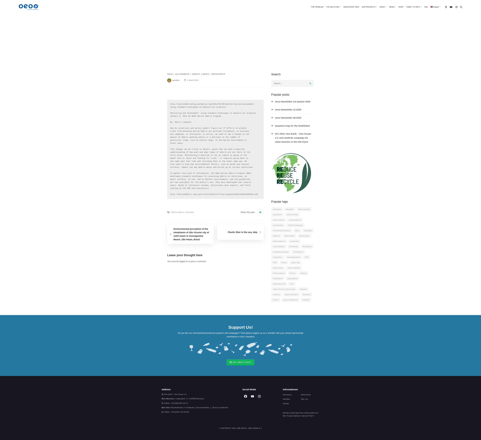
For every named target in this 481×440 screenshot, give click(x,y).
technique (189, 212)
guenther (176, 80)
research (218, 74)
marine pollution (278, 247)
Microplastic (307, 247)
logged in (183, 261)
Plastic (283, 263)
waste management (290, 300)
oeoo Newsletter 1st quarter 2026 (292, 101)
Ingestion (276, 236)
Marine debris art (279, 241)
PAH (306, 257)
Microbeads (293, 247)
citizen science (278, 220)
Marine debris (177, 212)
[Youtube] (451, 7)
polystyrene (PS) (279, 284)
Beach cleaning (304, 209)
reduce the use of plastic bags (284, 289)
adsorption (289, 209)
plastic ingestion (294, 268)
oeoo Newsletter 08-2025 (288, 118)
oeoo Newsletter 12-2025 (288, 109)
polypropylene (292, 278)
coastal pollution (295, 220)
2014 (170, 74)
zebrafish (306, 300)
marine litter (294, 241)
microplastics (298, 252)
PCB (274, 263)
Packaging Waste (293, 257)
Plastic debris (278, 268)
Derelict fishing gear (295, 225)
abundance (277, 209)
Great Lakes (200, 74)
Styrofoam (306, 295)
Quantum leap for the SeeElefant (292, 126)
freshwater (308, 231)
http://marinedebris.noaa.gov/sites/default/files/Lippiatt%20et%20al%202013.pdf (214, 194)
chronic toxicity (292, 215)
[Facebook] (446, 7)
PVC (292, 284)
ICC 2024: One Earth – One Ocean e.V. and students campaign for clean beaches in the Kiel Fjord (293, 138)
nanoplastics (277, 257)
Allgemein (182, 74)
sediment (276, 295)
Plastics (292, 273)
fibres (297, 231)
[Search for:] (292, 83)
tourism (275, 300)
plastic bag (295, 263)
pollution (303, 273)
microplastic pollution (280, 252)
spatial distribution (291, 295)
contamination (278, 225)
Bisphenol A (277, 215)
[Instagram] (456, 7)
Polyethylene (277, 278)
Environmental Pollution (281, 231)
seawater (303, 289)
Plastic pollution (279, 273)
